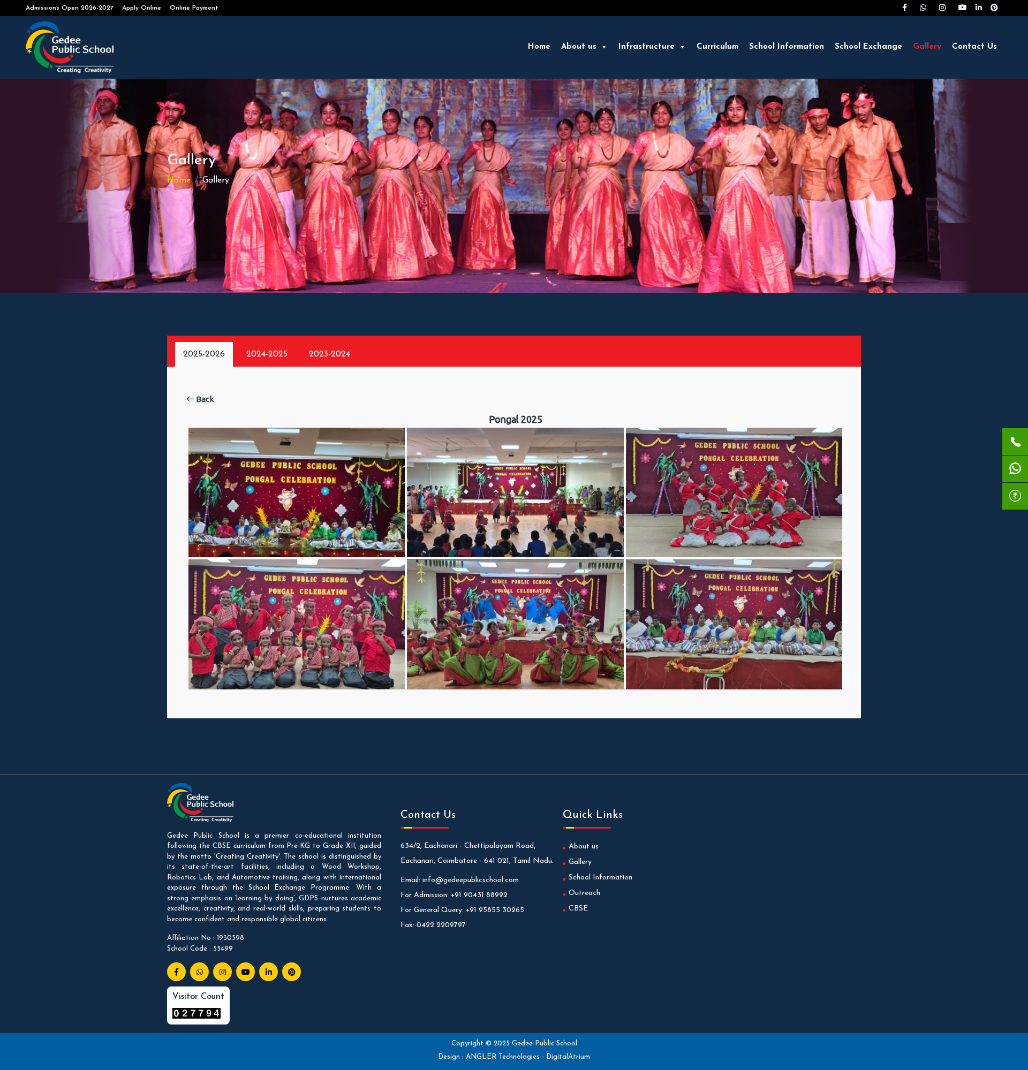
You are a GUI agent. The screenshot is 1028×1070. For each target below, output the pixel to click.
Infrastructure (646, 47)
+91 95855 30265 (495, 910)
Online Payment (194, 8)
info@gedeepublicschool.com (470, 880)
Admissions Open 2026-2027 (70, 8)
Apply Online (141, 8)
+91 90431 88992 (479, 895)
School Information (786, 47)
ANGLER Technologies (504, 1056)
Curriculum (717, 47)
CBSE (578, 909)
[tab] (204, 354)
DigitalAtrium (568, 1056)
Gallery (927, 47)
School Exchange (868, 47)
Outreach (584, 893)
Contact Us (974, 47)
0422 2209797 (441, 925)
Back (204, 399)
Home (539, 47)
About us (578, 47)
